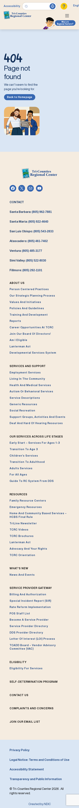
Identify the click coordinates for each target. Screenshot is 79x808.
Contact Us (19, 695)
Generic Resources (23, 404)
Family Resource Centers (28, 500)
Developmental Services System (33, 352)
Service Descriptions (25, 398)
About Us (17, 283)
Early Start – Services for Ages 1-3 (35, 443)
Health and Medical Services (30, 385)
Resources (18, 494)
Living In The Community (27, 378)
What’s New (19, 568)
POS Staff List (20, 613)
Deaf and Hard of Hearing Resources (36, 423)
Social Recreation (22, 410)
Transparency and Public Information (36, 779)
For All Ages (18, 474)
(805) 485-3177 (32, 250)
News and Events (22, 574)
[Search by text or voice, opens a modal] (39, 6)
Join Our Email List (25, 721)
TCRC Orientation (22, 555)
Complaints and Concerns (32, 708)
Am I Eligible (18, 340)
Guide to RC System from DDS (32, 481)
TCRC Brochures (22, 536)
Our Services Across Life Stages (36, 436)
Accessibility (12, 6)
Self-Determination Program (34, 681)
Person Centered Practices (29, 289)
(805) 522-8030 (36, 260)
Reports (15, 321)
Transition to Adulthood (27, 462)
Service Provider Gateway (31, 588)
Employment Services (25, 372)
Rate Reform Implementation (30, 607)
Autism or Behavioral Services (31, 391)
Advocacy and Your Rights (28, 548)
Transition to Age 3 (24, 449)
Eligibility (18, 662)
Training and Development (29, 314)
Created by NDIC (39, 803)
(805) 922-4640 (38, 221)
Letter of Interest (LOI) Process (32, 639)
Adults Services (21, 468)
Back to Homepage (19, 97)
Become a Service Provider (29, 619)
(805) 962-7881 (42, 211)
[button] (68, 16)
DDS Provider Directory (26, 632)
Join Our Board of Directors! (30, 334)
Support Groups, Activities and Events (37, 417)
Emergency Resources (26, 507)
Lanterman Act (20, 346)
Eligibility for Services (26, 668)
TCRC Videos (19, 529)
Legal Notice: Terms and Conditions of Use (39, 759)
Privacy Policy (20, 750)
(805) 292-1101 (32, 270)
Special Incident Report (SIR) (30, 601)
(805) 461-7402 (38, 241)
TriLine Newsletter (23, 523)
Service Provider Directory (29, 626)
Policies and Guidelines (27, 308)
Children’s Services (24, 455)
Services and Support (28, 366)
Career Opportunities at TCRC (32, 327)
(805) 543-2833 (43, 231)
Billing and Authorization (28, 594)
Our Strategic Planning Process (32, 295)
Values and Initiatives (25, 302)
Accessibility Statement (27, 769)
